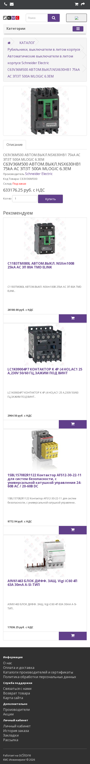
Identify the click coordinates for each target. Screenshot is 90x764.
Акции (8, 714)
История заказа (16, 730)
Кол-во (7, 198)
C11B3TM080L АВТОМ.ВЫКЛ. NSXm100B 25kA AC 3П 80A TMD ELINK (41, 265)
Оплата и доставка (18, 667)
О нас (7, 663)
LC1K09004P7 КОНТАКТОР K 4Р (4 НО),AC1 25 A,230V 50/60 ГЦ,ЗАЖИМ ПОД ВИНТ (45, 371)
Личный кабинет (17, 726)
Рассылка (10, 740)
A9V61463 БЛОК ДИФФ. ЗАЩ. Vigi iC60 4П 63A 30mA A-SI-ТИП (42, 583)
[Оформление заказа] (83, 4)
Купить (50, 199)
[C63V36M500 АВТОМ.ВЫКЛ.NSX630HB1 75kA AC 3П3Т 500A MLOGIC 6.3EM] (45, 111)
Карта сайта (13, 697)
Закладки (11, 735)
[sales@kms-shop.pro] (12, 4)
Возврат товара (16, 693)
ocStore (25, 755)
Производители (16, 709)
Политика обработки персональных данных (39, 677)
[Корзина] (76, 4)
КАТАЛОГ (27, 42)
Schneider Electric (39, 173)
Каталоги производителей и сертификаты (38, 672)
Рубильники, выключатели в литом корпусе (44, 49)
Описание (14, 144)
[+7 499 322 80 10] (5, 4)
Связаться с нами (17, 688)
